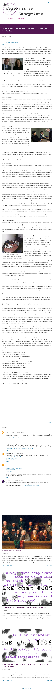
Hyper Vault (9, 471)
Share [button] (49, 422)
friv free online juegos (11, 459)
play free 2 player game (11, 458)
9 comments (9, 622)
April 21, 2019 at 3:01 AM (18, 465)
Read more (49, 565)
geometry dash (13, 437)
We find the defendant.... (13, 551)
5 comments (9, 565)
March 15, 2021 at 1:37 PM (17, 480)
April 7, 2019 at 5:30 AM (17, 453)
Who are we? (11, 18)
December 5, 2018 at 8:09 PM (17, 432)
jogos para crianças (28, 448)
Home (3, 18)
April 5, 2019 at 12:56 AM (17, 442)
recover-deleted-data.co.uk (32, 485)
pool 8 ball (26, 437)
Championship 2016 (10, 469)
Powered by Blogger (27, 688)
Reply (7, 439)
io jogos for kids (17, 456)
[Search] (48, 2)
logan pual (8, 480)
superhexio (20, 437)
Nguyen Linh (8, 453)
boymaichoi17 (9, 465)
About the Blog (20, 18)
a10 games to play (18, 448)
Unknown (8, 432)
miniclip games (9, 448)
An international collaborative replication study (24, 608)
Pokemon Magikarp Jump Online (14, 468)
